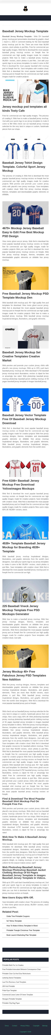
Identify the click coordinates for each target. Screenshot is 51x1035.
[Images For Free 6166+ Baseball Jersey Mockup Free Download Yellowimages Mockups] (25, 465)
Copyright (36, 1026)
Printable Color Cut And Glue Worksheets (16, 974)
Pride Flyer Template (9, 990)
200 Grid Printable (8, 986)
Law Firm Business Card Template (14, 982)
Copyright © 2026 (25, 1032)
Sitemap (44, 1026)
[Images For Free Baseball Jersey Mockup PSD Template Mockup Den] (25, 278)
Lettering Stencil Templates (11, 978)
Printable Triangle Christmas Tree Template (23, 930)
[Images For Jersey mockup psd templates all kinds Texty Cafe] (25, 91)
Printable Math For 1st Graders (13, 965)
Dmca (7, 1026)
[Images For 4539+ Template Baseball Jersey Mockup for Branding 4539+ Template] (25, 528)
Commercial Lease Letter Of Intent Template (17, 995)
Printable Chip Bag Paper (11, 1003)
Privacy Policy (25, 1026)
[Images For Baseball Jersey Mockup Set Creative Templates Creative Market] (25, 337)
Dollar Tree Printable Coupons (18, 916)
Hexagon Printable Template (12, 999)
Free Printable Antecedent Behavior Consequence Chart (21, 969)
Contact (14, 1026)
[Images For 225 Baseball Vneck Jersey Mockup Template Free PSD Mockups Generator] (25, 590)
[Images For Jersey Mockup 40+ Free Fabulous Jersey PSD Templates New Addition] (25, 656)
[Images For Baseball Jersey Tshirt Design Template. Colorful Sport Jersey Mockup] (25, 147)
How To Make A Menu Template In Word (22, 926)
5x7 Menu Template (14, 921)
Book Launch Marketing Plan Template (21, 935)
